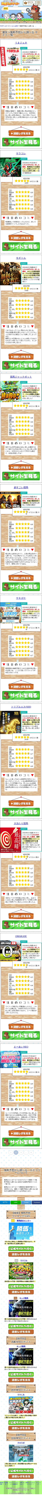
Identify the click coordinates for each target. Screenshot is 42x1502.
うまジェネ (21, 43)
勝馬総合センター (24, 1221)
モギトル (21, 258)
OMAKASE (21, 936)
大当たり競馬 (21, 823)
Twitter (26, 1202)
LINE (15, 1202)
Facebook (37, 1202)
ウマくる (21, 1395)
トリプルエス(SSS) (21, 707)
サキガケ (21, 598)
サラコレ (21, 153)
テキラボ (21, 1443)
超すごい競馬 (21, 487)
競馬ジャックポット (21, 377)
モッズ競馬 (23, 1298)
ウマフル (23, 1260)
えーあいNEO (21, 1047)
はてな (5, 1202)
